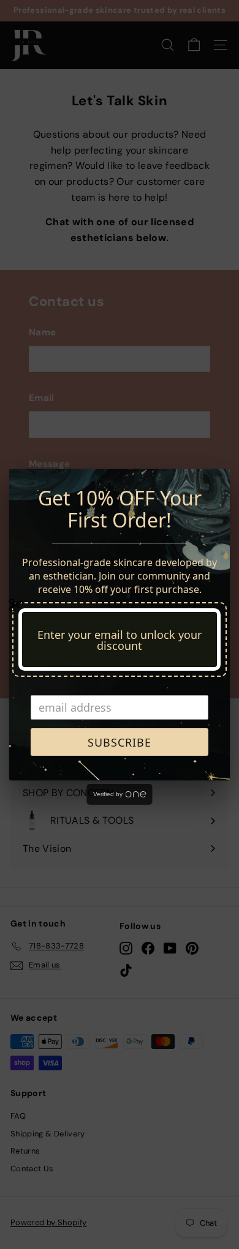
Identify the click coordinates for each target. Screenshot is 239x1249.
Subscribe (119, 742)
